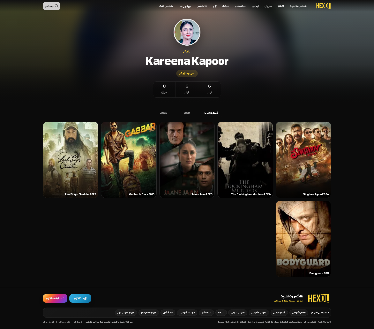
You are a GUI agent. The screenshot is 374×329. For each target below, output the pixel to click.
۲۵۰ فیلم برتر (148, 312)
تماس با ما (64, 322)
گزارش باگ (49, 322)
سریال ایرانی (238, 312)
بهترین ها (185, 6)
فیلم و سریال (210, 112)
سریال (268, 6)
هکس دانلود (298, 6)
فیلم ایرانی (279, 312)
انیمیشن (240, 6)
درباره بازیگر (187, 73)
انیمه (225, 6)
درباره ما (78, 322)
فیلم (281, 6)
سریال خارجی (258, 312)
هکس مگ (166, 6)
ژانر (214, 6)
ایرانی (255, 6)
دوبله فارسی (187, 312)
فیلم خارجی (299, 312)
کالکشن (202, 6)
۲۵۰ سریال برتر (125, 312)
